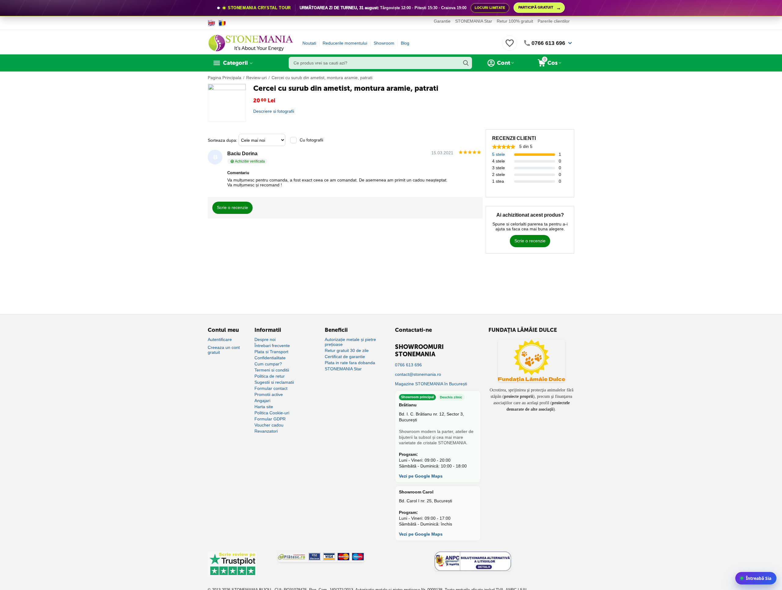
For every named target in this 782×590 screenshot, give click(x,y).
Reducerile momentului (345, 43)
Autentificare (220, 339)
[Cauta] (466, 63)
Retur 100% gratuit (515, 21)
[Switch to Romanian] (222, 23)
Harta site (263, 406)
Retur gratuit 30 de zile (347, 350)
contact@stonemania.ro (418, 374)
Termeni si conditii (271, 370)
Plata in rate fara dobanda (350, 362)
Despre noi (265, 339)
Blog (405, 43)
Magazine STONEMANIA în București (431, 383)
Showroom (384, 43)
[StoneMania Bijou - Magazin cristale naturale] (250, 42)
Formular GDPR (270, 418)
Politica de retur (269, 376)
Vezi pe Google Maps (421, 476)
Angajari (262, 400)
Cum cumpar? (268, 363)
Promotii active (268, 394)
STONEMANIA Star (473, 21)
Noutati (309, 43)
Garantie (442, 21)
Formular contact (270, 388)
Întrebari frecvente (272, 345)
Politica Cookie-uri (271, 412)
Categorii (235, 62)
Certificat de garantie (345, 356)
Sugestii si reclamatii (274, 382)
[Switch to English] (211, 23)
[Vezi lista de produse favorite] (509, 46)
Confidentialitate (270, 357)
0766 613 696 (548, 43)
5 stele (498, 154)
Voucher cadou (268, 425)
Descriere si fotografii (273, 111)
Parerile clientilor (554, 21)
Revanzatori (266, 431)
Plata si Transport (271, 351)
